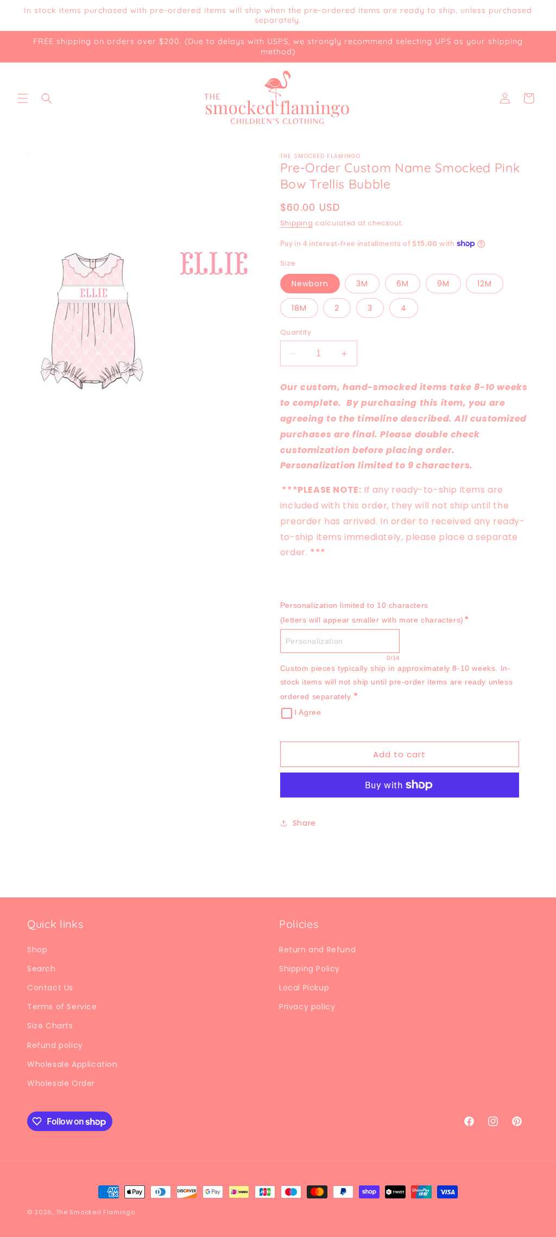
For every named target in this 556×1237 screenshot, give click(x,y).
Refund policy (55, 1045)
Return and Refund (317, 949)
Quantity (295, 332)
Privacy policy (307, 1006)
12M (484, 283)
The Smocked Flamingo (95, 1212)
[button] (23, 98)
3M (362, 283)
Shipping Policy (309, 968)
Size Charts (50, 1025)
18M (299, 308)
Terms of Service (62, 1006)
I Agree (307, 712)
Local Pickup (304, 987)
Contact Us (50, 987)
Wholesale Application (72, 1064)
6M (402, 283)
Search (41, 968)
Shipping (296, 223)
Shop (37, 949)
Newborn (310, 283)
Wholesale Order (61, 1083)
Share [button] (304, 823)
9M (443, 283)
